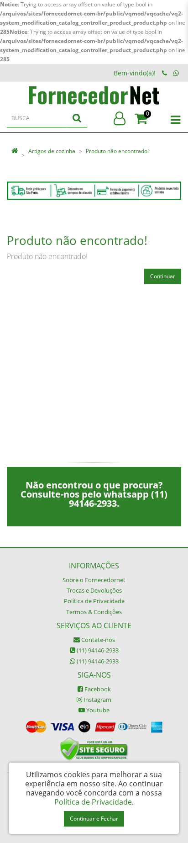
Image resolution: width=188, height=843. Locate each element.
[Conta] (119, 118)
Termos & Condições (94, 612)
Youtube (97, 710)
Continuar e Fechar (94, 818)
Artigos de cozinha (51, 151)
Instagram (96, 699)
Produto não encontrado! (117, 151)
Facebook (97, 689)
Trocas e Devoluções (94, 590)
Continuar (162, 276)
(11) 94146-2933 (97, 650)
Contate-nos (97, 640)
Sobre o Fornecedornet (94, 580)
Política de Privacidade (94, 601)
